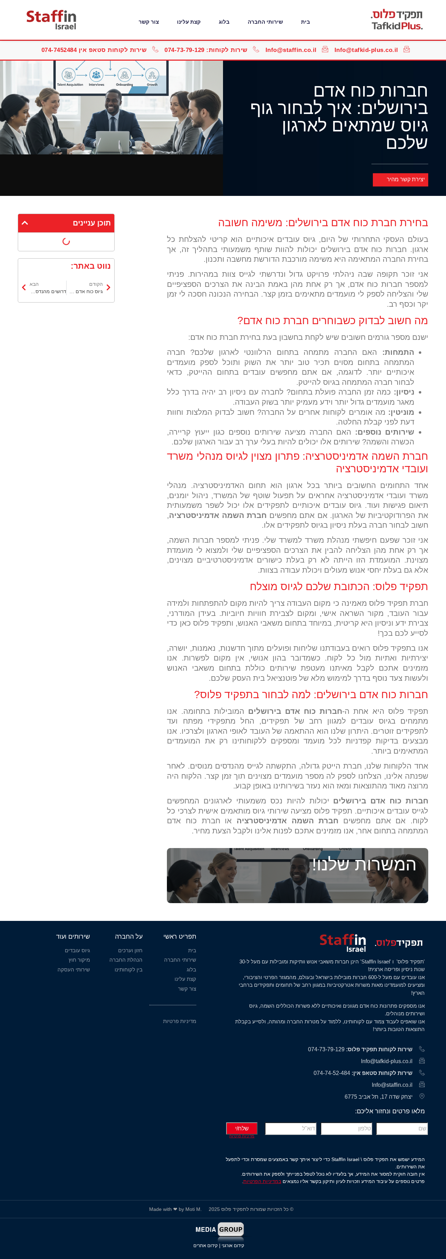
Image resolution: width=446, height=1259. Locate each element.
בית (305, 22)
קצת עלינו (189, 22)
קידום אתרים (205, 1245)
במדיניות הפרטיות (262, 1181)
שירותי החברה (265, 22)
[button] (25, 223)
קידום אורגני (234, 1245)
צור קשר (149, 22)
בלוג (224, 22)
